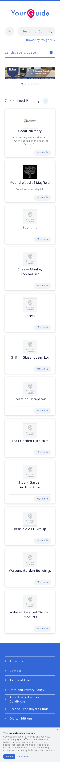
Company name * (18, 388)
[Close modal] (49, 325)
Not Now (19, 430)
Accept (9, 756)
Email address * (18, 372)
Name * (13, 357)
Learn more (23, 756)
